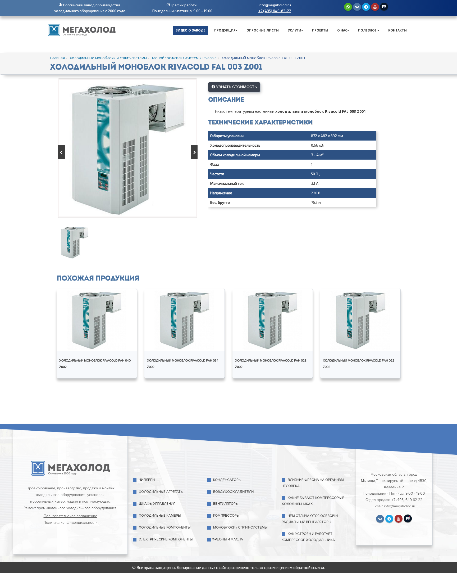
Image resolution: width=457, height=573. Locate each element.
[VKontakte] (357, 7)
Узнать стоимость (236, 86)
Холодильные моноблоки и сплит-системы (108, 57)
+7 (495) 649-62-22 (274, 10)
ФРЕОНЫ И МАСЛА (227, 539)
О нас (342, 30)
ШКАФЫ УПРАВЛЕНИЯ (157, 504)
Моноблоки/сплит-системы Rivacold (184, 57)
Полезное (367, 30)
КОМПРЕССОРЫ (226, 515)
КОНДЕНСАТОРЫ (227, 480)
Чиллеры (147, 480)
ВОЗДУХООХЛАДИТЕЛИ (233, 492)
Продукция (225, 30)
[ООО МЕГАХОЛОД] (81, 29)
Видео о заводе (190, 30)
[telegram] (366, 7)
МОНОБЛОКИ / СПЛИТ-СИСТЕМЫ (240, 527)
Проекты (320, 30)
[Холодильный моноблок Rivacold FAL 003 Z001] (127, 148)
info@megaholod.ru (275, 5)
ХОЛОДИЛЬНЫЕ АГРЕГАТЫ (161, 492)
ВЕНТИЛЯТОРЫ (225, 504)
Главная (57, 57)
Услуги (294, 30)
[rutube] (384, 7)
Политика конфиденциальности (70, 522)
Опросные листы (262, 30)
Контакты (397, 30)
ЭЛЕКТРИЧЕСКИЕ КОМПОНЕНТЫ (166, 539)
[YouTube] (375, 7)
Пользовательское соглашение (70, 516)
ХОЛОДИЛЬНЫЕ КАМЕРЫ (160, 515)
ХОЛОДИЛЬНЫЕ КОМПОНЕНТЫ (164, 527)
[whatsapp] (348, 7)
